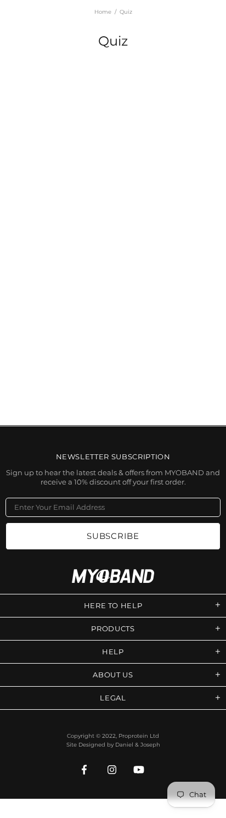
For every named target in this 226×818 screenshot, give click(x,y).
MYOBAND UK (113, 576)
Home (102, 11)
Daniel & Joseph (137, 744)
